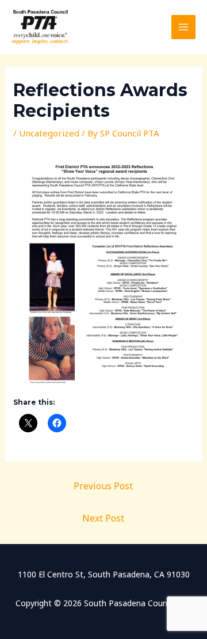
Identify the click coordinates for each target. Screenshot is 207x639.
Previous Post (103, 486)
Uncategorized (49, 133)
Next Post (103, 518)
